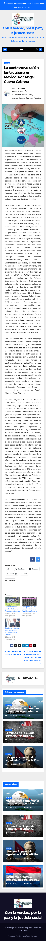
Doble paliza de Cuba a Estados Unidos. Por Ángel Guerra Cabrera (29, 609)
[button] (37, 49)
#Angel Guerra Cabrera (22, 98)
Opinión (7, 63)
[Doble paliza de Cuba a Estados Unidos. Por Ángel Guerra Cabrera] (29, 601)
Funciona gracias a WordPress (16, 928)
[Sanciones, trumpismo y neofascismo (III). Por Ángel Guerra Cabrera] (12, 623)
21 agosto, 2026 (15, 807)
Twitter (18, 936)
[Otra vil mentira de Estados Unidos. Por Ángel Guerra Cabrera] (12, 601)
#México (37, 98)
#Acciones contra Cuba (22, 94)
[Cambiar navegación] (21, 49)
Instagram (34, 936)
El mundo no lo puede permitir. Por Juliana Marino (19, 735)
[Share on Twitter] (38, 561)
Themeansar (23, 930)
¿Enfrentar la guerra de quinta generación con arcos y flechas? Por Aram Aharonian (32, 656)
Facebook (11, 936)
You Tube (26, 936)
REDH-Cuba (20, 88)
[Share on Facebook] (32, 561)
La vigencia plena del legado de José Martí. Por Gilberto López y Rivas (22, 760)
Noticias (9, 874)
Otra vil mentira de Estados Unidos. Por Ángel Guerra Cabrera (12, 609)
